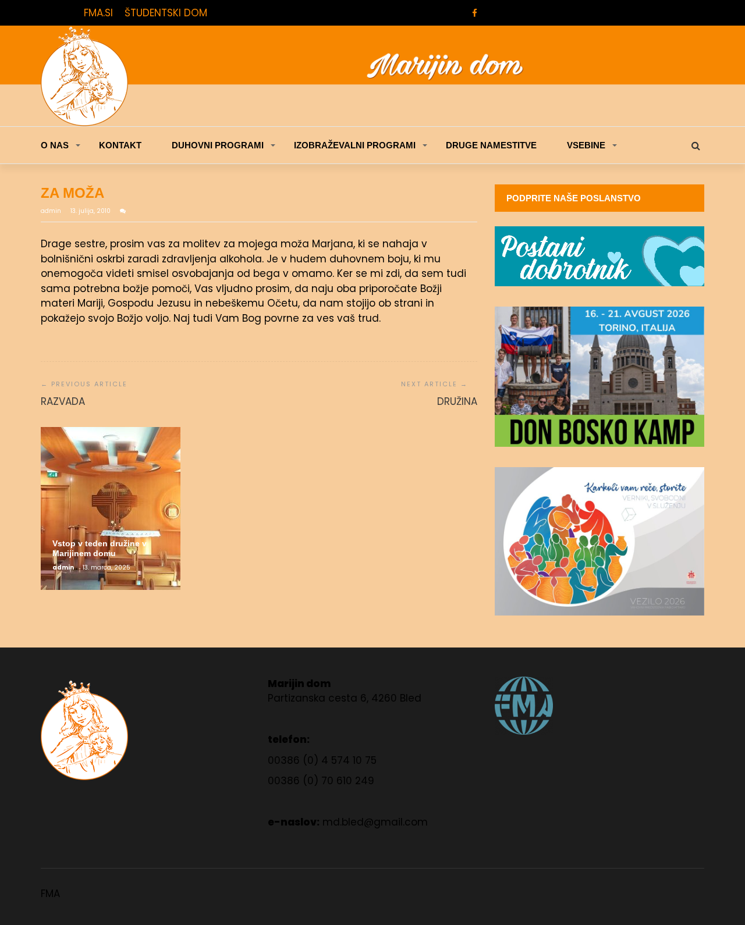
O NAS (55, 145)
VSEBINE (586, 145)
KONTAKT (120, 145)
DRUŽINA (457, 401)
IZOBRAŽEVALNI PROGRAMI (355, 145)
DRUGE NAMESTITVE (491, 145)
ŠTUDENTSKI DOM (166, 13)
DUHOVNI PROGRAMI (218, 145)
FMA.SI (98, 13)
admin (52, 211)
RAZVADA (63, 401)
